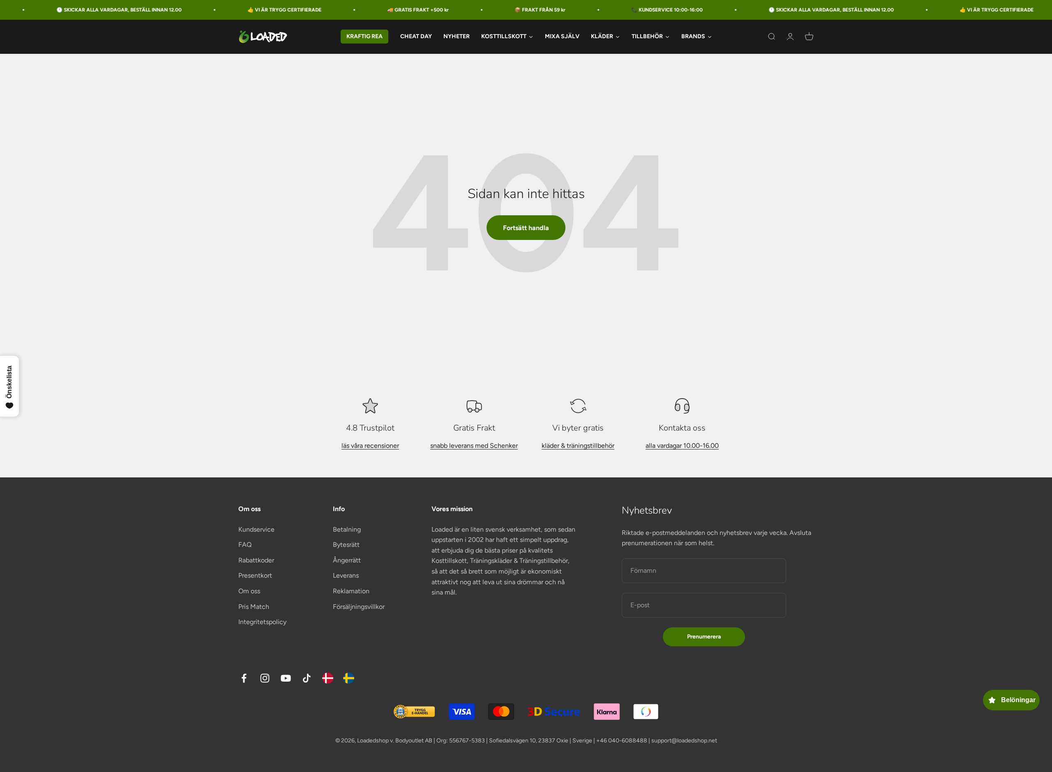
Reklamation (351, 591)
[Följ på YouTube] (285, 678)
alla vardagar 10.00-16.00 (682, 445)
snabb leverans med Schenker (474, 445)
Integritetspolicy (262, 622)
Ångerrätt (347, 560)
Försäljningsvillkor (359, 607)
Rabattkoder (256, 560)
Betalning (347, 529)
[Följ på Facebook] (243, 678)
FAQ (244, 544)
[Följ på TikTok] (306, 678)
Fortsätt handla (526, 228)
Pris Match (253, 607)
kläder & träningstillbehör (578, 445)
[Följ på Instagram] (264, 678)
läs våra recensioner (370, 445)
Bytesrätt (346, 544)
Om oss (249, 591)
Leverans (346, 575)
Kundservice (256, 529)
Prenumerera (704, 636)
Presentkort (255, 575)
